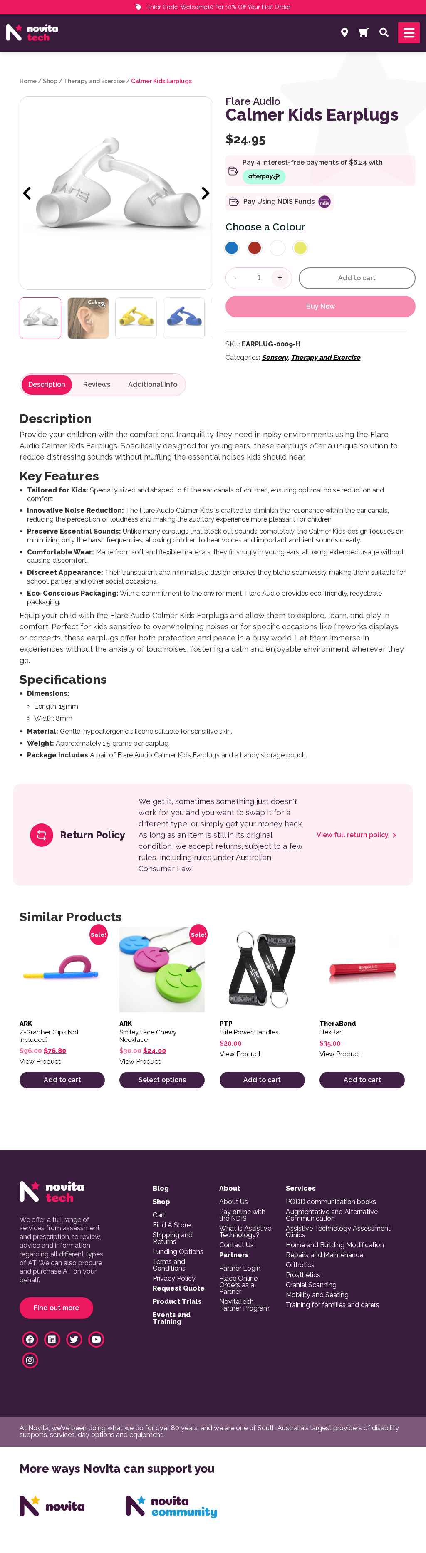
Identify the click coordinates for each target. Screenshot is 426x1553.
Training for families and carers (332, 1305)
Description (46, 384)
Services (301, 1188)
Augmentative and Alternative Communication (332, 1215)
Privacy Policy (174, 1278)
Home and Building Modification (335, 1245)
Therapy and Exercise (94, 81)
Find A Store (172, 1225)
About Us (233, 1202)
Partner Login (239, 1268)
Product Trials (177, 1301)
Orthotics (300, 1265)
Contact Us (236, 1245)
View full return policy (353, 835)
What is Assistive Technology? (245, 1232)
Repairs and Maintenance (324, 1255)
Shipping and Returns (173, 1238)
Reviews (96, 384)
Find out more (56, 1308)
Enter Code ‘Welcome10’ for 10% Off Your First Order (218, 7)
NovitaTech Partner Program (244, 1305)
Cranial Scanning (311, 1285)
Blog (161, 1188)
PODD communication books (331, 1202)
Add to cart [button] (62, 1080)
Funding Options (178, 1252)
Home (28, 81)
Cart (159, 1215)
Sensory (275, 357)
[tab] (47, 385)
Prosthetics (303, 1275)
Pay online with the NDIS (242, 1215)
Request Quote (179, 1288)
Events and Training (172, 1318)
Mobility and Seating (317, 1295)
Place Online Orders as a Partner (238, 1285)
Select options (162, 1080)
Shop (50, 81)
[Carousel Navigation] (116, 194)
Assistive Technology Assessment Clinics (338, 1232)
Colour (288, 227)
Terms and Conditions (169, 1265)
